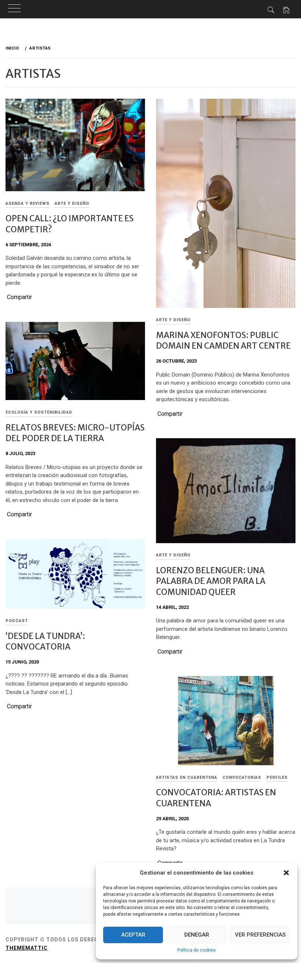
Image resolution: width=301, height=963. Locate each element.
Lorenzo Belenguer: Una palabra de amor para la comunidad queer (210, 581)
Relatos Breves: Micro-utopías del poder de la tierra (75, 432)
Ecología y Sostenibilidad (39, 412)
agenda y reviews (28, 203)
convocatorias (241, 777)
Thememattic (27, 948)
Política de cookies (196, 950)
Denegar (196, 934)
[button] (286, 872)
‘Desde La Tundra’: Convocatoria (45, 641)
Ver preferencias (260, 934)
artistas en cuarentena (186, 777)
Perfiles (277, 777)
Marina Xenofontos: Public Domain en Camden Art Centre (223, 340)
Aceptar (133, 934)
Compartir (19, 297)
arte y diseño (72, 203)
